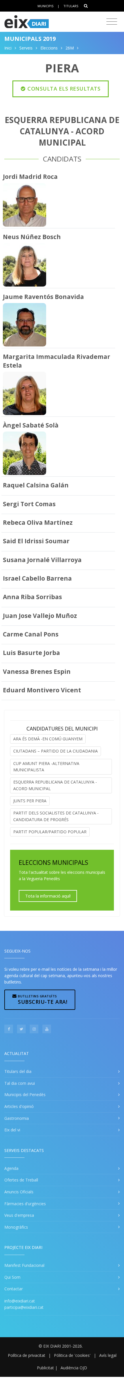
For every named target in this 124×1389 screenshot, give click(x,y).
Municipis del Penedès (25, 1094)
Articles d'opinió (19, 1106)
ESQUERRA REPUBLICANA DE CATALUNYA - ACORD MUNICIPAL (55, 785)
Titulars (70, 6)
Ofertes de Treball (21, 1180)
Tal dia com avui (19, 1083)
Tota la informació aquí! (48, 896)
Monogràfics (16, 1227)
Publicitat (45, 1367)
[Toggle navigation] (112, 22)
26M (69, 48)
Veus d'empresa (19, 1215)
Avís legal (108, 1355)
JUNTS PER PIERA (29, 800)
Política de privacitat (26, 1355)
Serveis (26, 48)
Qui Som (12, 1277)
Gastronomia (16, 1118)
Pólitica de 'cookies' (72, 1355)
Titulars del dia (17, 1071)
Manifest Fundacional (24, 1265)
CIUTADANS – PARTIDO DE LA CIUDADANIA (55, 751)
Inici (8, 48)
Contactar (13, 1288)
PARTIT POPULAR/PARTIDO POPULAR (50, 831)
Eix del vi (12, 1130)
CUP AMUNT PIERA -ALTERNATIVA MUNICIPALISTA (46, 767)
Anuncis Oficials (18, 1191)
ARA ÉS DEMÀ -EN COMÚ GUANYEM (47, 739)
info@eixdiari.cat (19, 1301)
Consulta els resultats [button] (63, 88)
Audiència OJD (74, 1367)
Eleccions (49, 48)
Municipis (45, 6)
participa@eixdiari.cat (24, 1307)
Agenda (11, 1168)
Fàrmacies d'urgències (25, 1203)
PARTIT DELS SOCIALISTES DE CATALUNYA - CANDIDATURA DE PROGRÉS (56, 816)
